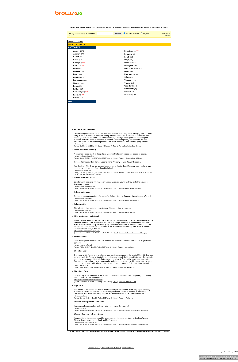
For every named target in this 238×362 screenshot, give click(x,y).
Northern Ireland (131, 68)
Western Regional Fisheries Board (88, 314)
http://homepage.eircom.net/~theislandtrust (88, 279)
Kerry (75, 86)
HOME (72, 28)
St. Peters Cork (80, 251)
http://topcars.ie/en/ (80, 296)
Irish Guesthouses (128, 348)
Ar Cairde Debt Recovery (84, 129)
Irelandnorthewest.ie (82, 192)
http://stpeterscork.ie (81, 265)
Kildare (76, 89)
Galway (76, 83)
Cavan (76, 60)
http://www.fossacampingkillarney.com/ (87, 231)
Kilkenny (77, 92)
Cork (75, 66)
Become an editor (75, 41)
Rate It (115, 146)
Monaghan (128, 66)
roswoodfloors (80, 237)
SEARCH (118, 28)
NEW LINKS (101, 28)
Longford (128, 54)
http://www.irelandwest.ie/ (82, 210)
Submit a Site (203, 358)
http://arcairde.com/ (80, 144)
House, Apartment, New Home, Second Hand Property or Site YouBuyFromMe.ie (108, 162)
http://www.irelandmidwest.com (84, 186)
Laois (75, 95)
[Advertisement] (150, 20)
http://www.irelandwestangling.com (85, 322)
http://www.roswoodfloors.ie (83, 245)
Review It (122, 146)
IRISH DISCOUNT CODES (140, 28)
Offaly (126, 71)
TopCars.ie (78, 285)
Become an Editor (231, 358)
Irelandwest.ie (80, 204)
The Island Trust (81, 271)
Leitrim (76, 98)
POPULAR (110, 28)
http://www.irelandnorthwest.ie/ (84, 198)
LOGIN (165, 28)
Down (75, 74)
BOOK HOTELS (156, 28)
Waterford (128, 86)
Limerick (128, 51)
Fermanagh (78, 80)
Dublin (76, 77)
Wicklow (128, 95)
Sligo (126, 77)
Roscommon (129, 74)
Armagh (76, 54)
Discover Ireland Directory (85, 150)
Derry (75, 68)
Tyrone (127, 83)
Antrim (76, 51)
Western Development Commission (89, 302)
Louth (126, 57)
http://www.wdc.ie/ (80, 308)
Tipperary (128, 80)
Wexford (127, 92)
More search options (166, 34)
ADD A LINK (80, 28)
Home (70, 44)
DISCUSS (126, 28)
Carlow (76, 57)
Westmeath (129, 89)
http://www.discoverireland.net (84, 156)
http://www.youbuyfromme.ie (83, 170)
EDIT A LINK (90, 28)
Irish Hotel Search (115, 348)
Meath (126, 63)
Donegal (76, 71)
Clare (75, 63)
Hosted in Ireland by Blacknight (98, 348)
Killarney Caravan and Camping (87, 216)
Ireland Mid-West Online (84, 178)
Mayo (126, 60)
